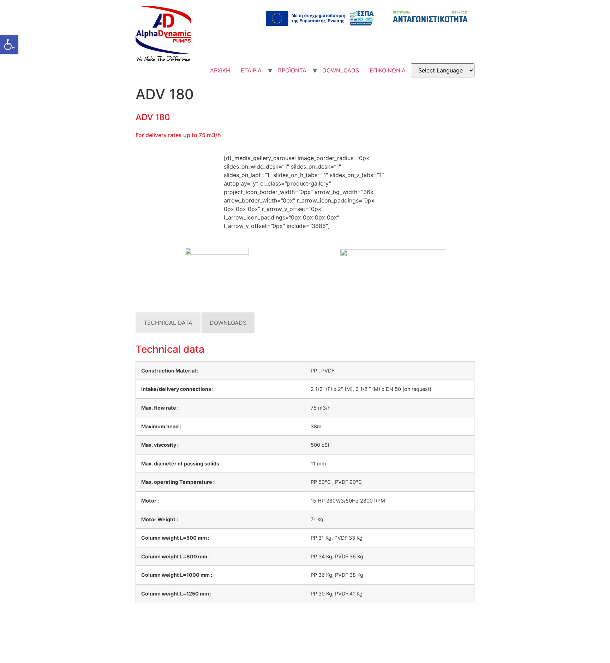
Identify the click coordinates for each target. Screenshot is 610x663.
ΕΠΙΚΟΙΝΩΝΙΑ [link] (388, 70)
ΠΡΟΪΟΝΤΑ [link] (291, 70)
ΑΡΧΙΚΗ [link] (220, 70)
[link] (9, 44)
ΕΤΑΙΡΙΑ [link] (251, 70)
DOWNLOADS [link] (340, 70)
